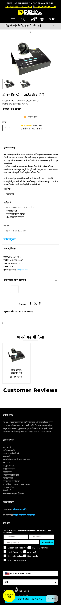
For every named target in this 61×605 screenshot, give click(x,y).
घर (31, 32)
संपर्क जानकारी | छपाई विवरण (13, 493)
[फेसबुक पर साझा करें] (30, 304)
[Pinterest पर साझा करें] (40, 304)
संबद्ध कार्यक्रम (8, 466)
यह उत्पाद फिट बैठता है (15, 280)
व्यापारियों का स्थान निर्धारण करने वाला (16, 459)
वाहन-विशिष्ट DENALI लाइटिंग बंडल (16, 484)
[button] (9, 596)
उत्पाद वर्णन (9, 147)
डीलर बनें (6, 462)
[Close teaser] (16, 588)
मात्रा (4, 122)
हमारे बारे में (7, 447)
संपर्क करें (6, 456)
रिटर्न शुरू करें (8, 478)
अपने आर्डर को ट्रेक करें (11, 481)
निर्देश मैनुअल (10, 239)
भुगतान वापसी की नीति (11, 475)
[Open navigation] (13, 19)
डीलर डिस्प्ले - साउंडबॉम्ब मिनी (16, 371)
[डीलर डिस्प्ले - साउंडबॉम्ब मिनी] (16, 354)
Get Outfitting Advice (18, 6)
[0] (33, 19)
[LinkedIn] (21, 591)
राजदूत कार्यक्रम (9, 469)
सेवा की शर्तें (7, 490)
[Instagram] (25, 591)
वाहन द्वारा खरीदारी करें (11, 453)
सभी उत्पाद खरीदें (9, 450)
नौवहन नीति (7, 472)
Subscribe (47, 542)
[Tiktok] (28, 591)
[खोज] (23, 19)
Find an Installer (45, 6)
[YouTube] (16, 591)
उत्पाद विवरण (10, 248)
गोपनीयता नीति (8, 487)
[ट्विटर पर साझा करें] (35, 304)
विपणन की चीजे (22, 270)
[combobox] (30, 573)
